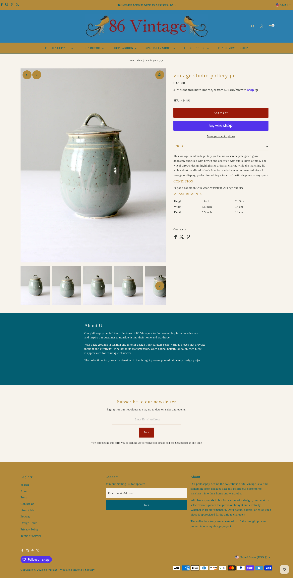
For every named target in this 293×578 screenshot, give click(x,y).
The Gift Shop (195, 48)
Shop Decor (91, 48)
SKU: (176, 100)
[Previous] (27, 74)
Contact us (180, 229)
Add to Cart (221, 112)
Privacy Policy (29, 529)
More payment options (221, 136)
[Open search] (253, 26)
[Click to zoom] (159, 74)
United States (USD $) (253, 557)
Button (92, 370)
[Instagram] (6, 5)
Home (132, 59)
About (24, 491)
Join (146, 432)
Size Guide (27, 510)
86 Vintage (51, 569)
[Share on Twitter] (182, 237)
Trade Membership (233, 48)
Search (25, 484)
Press (24, 497)
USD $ (284, 4)
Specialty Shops (159, 48)
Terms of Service (31, 535)
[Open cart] (270, 26)
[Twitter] (17, 5)
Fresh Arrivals (57, 48)
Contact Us (27, 503)
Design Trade (29, 522)
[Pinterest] (12, 5)
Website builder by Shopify (77, 569)
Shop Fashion (123, 48)
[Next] (36, 74)
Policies (25, 516)
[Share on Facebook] (175, 237)
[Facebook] (2, 5)
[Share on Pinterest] (188, 237)
